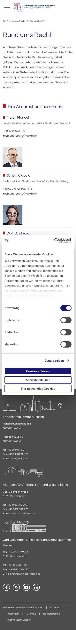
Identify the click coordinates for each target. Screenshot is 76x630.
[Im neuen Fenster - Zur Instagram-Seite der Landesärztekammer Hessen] (16, 587)
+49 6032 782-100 (17, 565)
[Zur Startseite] (34, 8)
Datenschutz (57, 607)
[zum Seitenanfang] (68, 622)
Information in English (19, 620)
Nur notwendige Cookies (38, 388)
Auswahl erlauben (38, 379)
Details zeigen (54, 360)
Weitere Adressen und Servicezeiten (23, 607)
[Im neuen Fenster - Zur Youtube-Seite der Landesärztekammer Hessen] (26, 587)
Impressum (13, 614)
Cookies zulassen (38, 371)
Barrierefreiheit (51, 614)
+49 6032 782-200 (17, 505)
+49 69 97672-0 (15, 450)
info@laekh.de (19, 458)
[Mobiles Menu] (7, 7)
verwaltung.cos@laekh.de (25, 574)
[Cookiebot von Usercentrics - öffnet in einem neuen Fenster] (55, 240)
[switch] (66, 320)
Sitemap (31, 614)
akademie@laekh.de (23, 513)
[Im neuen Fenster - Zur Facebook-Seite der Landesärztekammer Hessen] (6, 587)
